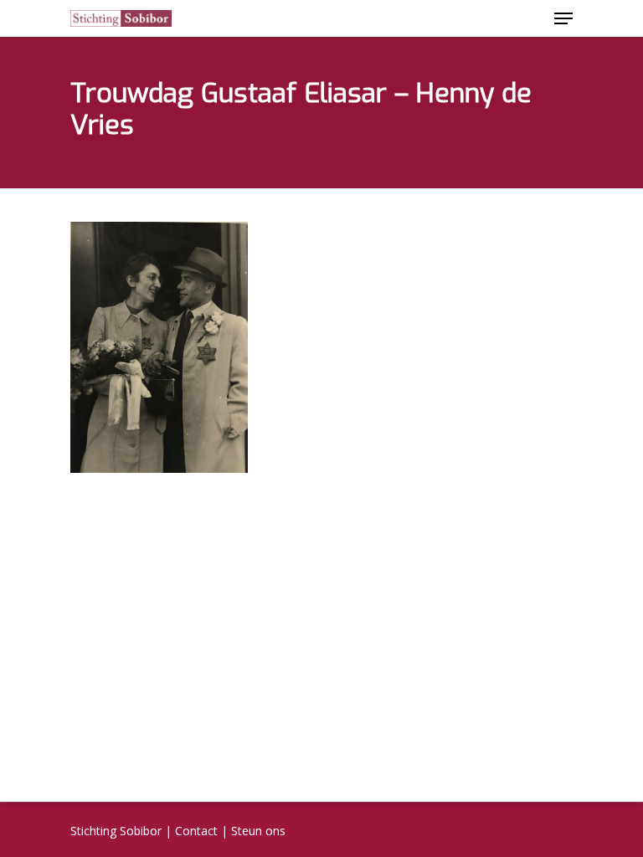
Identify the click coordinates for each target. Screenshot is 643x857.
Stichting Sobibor (116, 831)
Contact (196, 831)
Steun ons (258, 831)
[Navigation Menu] (563, 18)
